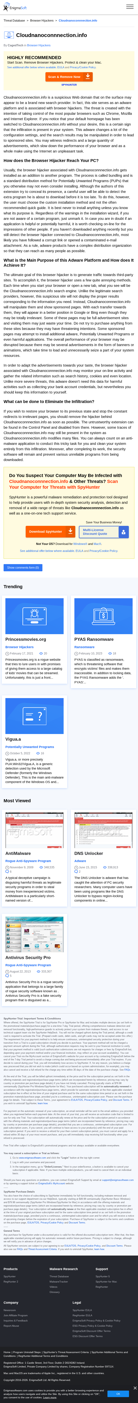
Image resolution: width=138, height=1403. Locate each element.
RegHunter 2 (11, 1281)
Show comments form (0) (23, 567)
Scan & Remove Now (64, 77)
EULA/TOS (77, 1100)
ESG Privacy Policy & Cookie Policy (92, 1325)
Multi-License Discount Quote (95, 532)
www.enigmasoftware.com (32, 1158)
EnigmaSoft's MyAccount (51, 1183)
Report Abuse (11, 1325)
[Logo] (15, 7)
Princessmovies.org (25, 639)
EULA (60, 67)
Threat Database (14, 20)
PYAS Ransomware (94, 639)
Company (11, 1302)
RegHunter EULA (82, 1315)
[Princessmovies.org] (34, 616)
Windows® (80, 543)
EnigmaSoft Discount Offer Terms (92, 1331)
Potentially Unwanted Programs (29, 747)
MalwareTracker (59, 1281)
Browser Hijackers (42, 20)
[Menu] (129, 7)
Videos (53, 1286)
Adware (80, 861)
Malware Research (64, 1269)
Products (11, 1269)
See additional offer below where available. (32, 67)
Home (7, 1352)
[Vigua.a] (34, 716)
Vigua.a (13, 739)
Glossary (55, 1292)
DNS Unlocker (88, 853)
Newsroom (10, 1310)
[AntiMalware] (34, 830)
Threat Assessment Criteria (42, 1249)
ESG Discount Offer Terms (88, 1336)
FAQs (127, 1070)
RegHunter (102, 1286)
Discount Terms (121, 1100)
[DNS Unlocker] (103, 830)
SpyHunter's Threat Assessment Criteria (66, 1352)
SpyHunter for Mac (106, 1281)
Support (102, 1269)
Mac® (97, 543)
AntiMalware (18, 853)
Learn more (49, 1397)
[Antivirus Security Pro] (34, 934)
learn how (42, 1103)
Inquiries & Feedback (16, 1320)
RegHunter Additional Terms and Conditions (43, 1356)
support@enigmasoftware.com (118, 1180)
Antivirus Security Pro (28, 957)
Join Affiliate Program (16, 1315)
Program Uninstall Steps (27, 1352)
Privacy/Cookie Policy (83, 67)
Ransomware (84, 647)
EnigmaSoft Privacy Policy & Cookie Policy (96, 1320)
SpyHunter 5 (103, 1276)
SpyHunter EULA (82, 1310)
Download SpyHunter (45, 531)
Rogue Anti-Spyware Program (28, 861)
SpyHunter (10, 1276)
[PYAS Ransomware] (103, 616)
